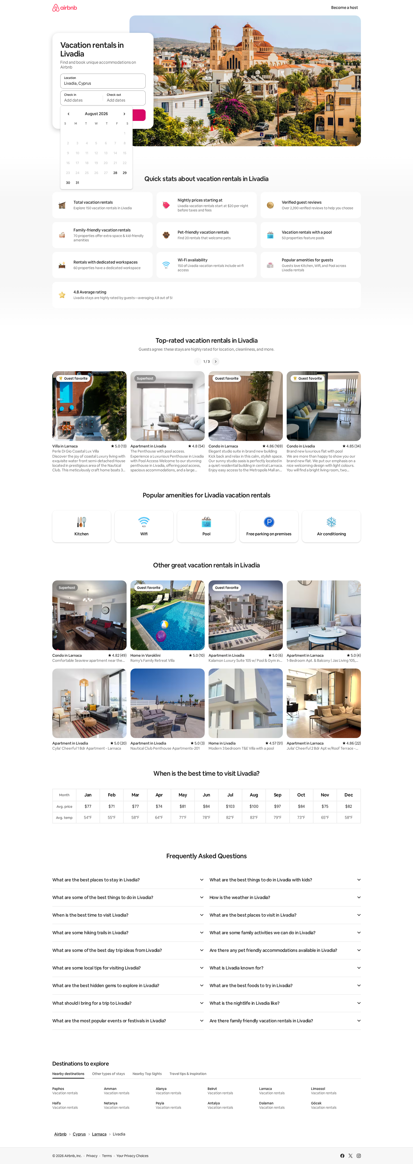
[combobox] (103, 83)
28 (115, 173)
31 (77, 183)
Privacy (91, 1156)
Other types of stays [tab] (108, 1074)
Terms (107, 1156)
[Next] (215, 361)
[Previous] (198, 361)
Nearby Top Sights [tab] (147, 1074)
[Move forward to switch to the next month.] (124, 113)
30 (68, 183)
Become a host (344, 7)
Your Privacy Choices (132, 1156)
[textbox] (81, 100)
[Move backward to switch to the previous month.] (68, 113)
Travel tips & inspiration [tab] (187, 1074)
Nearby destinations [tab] (68, 1074)
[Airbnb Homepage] (64, 7)
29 (125, 173)
